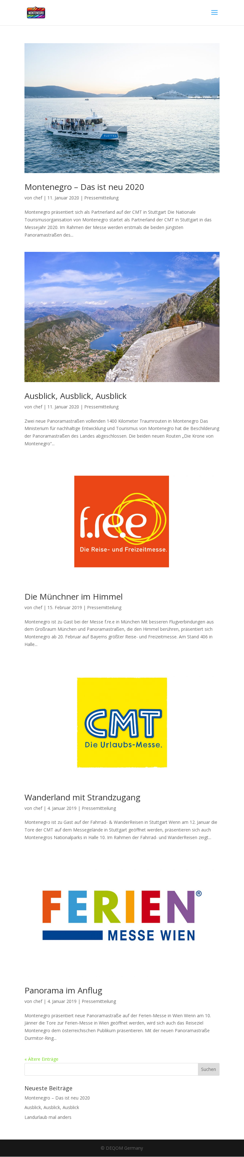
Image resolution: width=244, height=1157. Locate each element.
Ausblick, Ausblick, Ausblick (75, 395)
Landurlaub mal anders (47, 1117)
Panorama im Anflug (63, 990)
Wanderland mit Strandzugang (82, 797)
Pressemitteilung (101, 198)
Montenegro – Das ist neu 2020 (84, 186)
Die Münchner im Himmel (73, 596)
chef (37, 198)
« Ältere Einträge (41, 1059)
